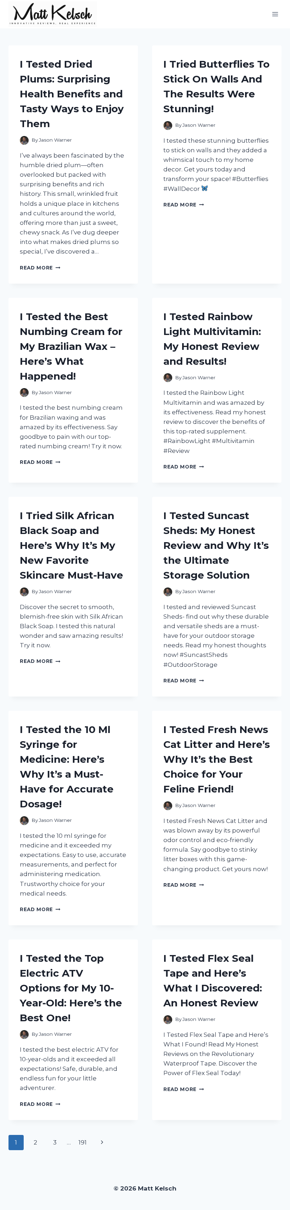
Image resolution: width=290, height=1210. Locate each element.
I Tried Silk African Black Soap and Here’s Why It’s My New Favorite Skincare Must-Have (71, 545)
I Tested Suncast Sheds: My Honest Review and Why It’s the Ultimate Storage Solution (216, 545)
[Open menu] (275, 13)
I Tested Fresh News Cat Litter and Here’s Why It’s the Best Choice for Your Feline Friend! (216, 759)
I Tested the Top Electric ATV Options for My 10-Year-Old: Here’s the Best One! (71, 988)
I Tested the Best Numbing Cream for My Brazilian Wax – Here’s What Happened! (71, 346)
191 (83, 1142)
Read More (40, 268)
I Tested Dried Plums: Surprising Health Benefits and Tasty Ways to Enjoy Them (72, 94)
